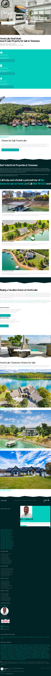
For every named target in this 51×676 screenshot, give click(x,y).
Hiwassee (38, 648)
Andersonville (43, 300)
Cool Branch (35, 646)
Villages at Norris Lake (14, 658)
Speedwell (30, 301)
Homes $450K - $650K (22, 637)
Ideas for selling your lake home (7, 572)
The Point (17, 656)
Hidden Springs (24, 648)
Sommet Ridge (34, 654)
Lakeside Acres (10, 649)
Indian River (3, 649)
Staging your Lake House (6, 573)
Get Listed (4, 325)
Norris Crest (42, 650)
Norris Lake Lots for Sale (6, 86)
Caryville (48, 300)
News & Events (18, 500)
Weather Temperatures (5, 600)
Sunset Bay (18, 655)
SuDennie (46, 654)
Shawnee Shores (26, 654)
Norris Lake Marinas (5, 593)
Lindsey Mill (42, 649)
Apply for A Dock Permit (6, 559)
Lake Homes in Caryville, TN (6, 537)
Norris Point (7, 652)
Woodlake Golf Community (10, 659)
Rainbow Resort (36, 653)
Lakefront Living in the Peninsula (8, 212)
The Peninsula (10, 656)
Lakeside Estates (18, 649)
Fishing (34, 500)
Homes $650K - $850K (32, 637)
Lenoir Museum (4, 587)
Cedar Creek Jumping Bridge (6, 588)
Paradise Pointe (36, 652)
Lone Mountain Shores (9, 650)
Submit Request (5, 315)
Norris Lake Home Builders (6, 562)
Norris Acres (28, 650)
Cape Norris (10, 646)
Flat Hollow (37, 647)
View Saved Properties (5, 557)
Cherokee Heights (18, 646)
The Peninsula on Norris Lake (8, 270)
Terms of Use (43, 668)
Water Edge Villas (24, 658)
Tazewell (33, 301)
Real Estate (18, 2)
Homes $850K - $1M (40, 637)
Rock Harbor (3, 654)
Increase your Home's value (6, 571)
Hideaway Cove (32, 648)
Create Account (4, 556)
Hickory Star (17, 648)
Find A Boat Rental (4, 595)
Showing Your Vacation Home (7, 574)
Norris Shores (14, 652)
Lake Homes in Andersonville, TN (7, 536)
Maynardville (10, 301)
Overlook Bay (21, 652)
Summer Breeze (11, 655)
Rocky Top (20, 301)
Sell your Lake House (5, 575)
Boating (30, 500)
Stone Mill (41, 654)
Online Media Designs (9, 673)
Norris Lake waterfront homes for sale (35, 294)
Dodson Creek (21, 647)
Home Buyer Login (4, 555)
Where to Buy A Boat (5, 596)
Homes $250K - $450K (13, 637)
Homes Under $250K (4, 637)
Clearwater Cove (27, 646)
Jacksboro (2, 301)
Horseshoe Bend (46, 648)
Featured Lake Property (5, 531)
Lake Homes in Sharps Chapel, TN (7, 545)
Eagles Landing (29, 647)
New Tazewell (15, 301)
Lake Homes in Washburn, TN (6, 548)
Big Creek (36, 644)
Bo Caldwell (4, 605)
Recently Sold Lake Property (6, 568)
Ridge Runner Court (44, 653)
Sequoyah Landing (17, 654)
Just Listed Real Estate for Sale (6, 529)
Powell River (10, 653)
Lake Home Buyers (25, 2)
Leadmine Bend (34, 649)
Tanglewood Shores (45, 655)
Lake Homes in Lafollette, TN (6, 540)
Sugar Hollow (3, 655)
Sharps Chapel (25, 301)
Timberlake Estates (35, 656)
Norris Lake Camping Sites (6, 598)
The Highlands (4, 656)
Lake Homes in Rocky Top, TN (6, 543)
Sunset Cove (24, 655)
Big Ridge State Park (5, 583)
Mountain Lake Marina (20, 650)
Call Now (47, 0)
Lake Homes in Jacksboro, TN (6, 539)
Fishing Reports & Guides (6, 599)
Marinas (25, 500)
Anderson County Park (5, 582)
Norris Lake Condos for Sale (7, 73)
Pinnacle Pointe (3, 653)
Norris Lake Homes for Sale (7, 60)
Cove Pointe (48, 646)
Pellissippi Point (43, 652)
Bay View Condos (23, 644)
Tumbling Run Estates (45, 656)
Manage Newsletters (5, 558)
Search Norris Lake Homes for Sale (10, 149)
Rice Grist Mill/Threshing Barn (7, 585)
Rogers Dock (9, 654)
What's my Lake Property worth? (7, 569)
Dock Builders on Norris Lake (6, 561)
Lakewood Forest (26, 649)
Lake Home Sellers (32, 2)
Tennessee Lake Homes (17, 668)
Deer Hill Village (14, 647)
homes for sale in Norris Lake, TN (21, 661)
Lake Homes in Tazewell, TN (6, 547)
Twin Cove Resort (4, 658)
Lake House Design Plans (6, 563)
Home (14, 2)
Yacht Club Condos (20, 659)
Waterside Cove (41, 658)
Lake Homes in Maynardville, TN (6, 541)
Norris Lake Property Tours (6, 553)
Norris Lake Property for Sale (6, 530)
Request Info (39, 2)
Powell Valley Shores (18, 653)
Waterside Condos (33, 658)
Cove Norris (41, 646)
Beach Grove (30, 644)
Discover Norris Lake (5, 581)
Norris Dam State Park (5, 584)
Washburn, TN (39, 301)
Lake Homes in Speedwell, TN (6, 546)
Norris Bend (35, 650)
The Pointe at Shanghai (25, 656)
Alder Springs (15, 644)
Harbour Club (3, 648)
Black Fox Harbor (43, 644)
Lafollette (5, 301)
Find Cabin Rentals (4, 594)
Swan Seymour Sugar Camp (34, 655)
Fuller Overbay (43, 647)
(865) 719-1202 (39, 183)
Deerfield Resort (6, 647)
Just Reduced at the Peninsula (8, 241)
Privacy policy (48, 668)
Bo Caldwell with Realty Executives (24, 366)
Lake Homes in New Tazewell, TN (7, 542)
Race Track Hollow (27, 653)
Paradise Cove (28, 652)
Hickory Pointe (10, 648)
